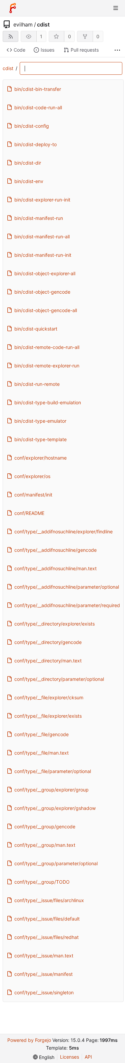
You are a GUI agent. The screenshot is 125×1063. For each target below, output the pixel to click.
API (88, 1057)
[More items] (117, 50)
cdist (43, 24)
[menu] (43, 1057)
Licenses (69, 1057)
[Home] (12, 8)
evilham (23, 24)
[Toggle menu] (116, 8)
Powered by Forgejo (29, 1040)
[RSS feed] (10, 36)
